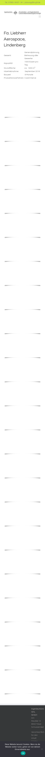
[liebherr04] (22, 601)
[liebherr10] (22, 457)
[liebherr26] (22, 96)
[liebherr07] (22, 529)
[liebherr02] (22, 649)
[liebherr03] (22, 625)
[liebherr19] (22, 241)
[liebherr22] (22, 193)
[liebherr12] (22, 409)
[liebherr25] (22, 121)
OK (23, 753)
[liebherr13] (22, 385)
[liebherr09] (22, 481)
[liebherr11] (22, 433)
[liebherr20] (22, 217)
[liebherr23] (22, 169)
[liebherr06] (22, 553)
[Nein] (42, 749)
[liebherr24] (22, 145)
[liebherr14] (22, 361)
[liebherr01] (22, 673)
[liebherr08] (22, 505)
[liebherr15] (22, 337)
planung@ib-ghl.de (32, 2)
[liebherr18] (22, 265)
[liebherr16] (22, 289)
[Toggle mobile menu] (40, 16)
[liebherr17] (22, 313)
